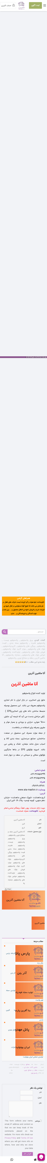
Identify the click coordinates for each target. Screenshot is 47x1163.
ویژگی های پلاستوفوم (26, 646)
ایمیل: (39, 1097)
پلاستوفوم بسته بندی (18, 643)
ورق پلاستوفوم (26, 640)
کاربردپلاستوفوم (8, 646)
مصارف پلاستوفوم (12, 655)
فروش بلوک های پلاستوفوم (33, 652)
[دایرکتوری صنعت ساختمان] (21, 6)
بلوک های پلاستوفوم (36, 649)
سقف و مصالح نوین (25, 658)
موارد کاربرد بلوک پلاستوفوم (14, 649)
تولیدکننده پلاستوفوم (11, 652)
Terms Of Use (27, 1138)
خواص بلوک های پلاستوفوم (33, 655)
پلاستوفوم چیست (10, 640)
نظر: (40, 1103)
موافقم (37, 1121)
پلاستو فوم (34, 1073)
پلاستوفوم (12, 658)
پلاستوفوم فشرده (37, 643)
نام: (40, 1092)
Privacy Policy (10, 1138)
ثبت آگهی (35, 5)
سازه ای (26, 1067)
